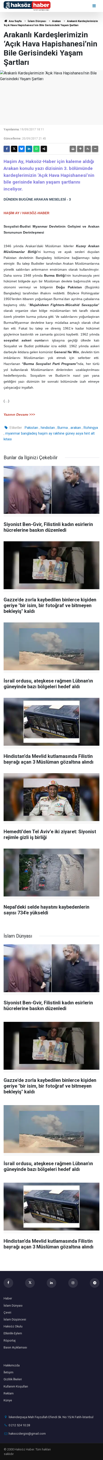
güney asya (74, 433)
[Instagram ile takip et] (73, 1283)
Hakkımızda (12, 1365)
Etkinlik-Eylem (13, 1333)
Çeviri (7, 1312)
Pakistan (31, 427)
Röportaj (10, 1340)
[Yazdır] (73, 149)
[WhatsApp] (36, 149)
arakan (75, 427)
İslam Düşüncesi (15, 1319)
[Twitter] (14, 149)
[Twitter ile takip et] (30, 1283)
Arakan (56, 21)
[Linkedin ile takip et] (51, 1283)
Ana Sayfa (15, 21)
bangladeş (29, 433)
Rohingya (91, 427)
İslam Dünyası (37, 21)
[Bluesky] (21, 149)
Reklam (9, 1393)
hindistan (48, 427)
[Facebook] (7, 149)
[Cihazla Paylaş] (44, 149)
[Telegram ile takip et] (94, 1283)
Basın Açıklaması (15, 1347)
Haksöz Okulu (13, 1326)
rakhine (58, 433)
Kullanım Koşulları (16, 1386)
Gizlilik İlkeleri (13, 1379)
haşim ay (45, 433)
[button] (80, 149)
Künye (8, 1400)
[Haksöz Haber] (27, 5)
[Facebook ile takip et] (8, 1283)
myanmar (12, 433)
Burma (62, 427)
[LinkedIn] (29, 149)
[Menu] (94, 6)
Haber (8, 1298)
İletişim (8, 1372)
